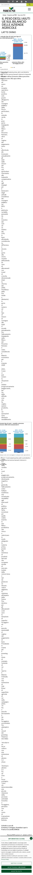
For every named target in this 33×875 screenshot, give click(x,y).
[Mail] (8, 1)
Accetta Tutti (16, 871)
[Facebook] (12, 1)
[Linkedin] (26, 1)
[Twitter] (17, 1)
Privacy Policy (5, 859)
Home (4, 15)
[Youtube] (21, 1)
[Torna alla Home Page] (9, 9)
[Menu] (29, 9)
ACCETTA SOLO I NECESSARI (16, 867)
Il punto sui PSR (12, 15)
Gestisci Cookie (16, 863)
